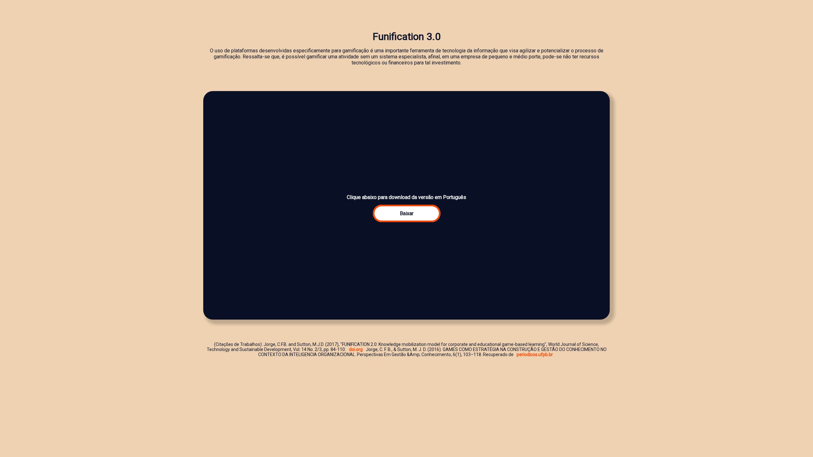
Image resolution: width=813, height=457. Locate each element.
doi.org (356, 349)
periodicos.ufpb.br (535, 354)
